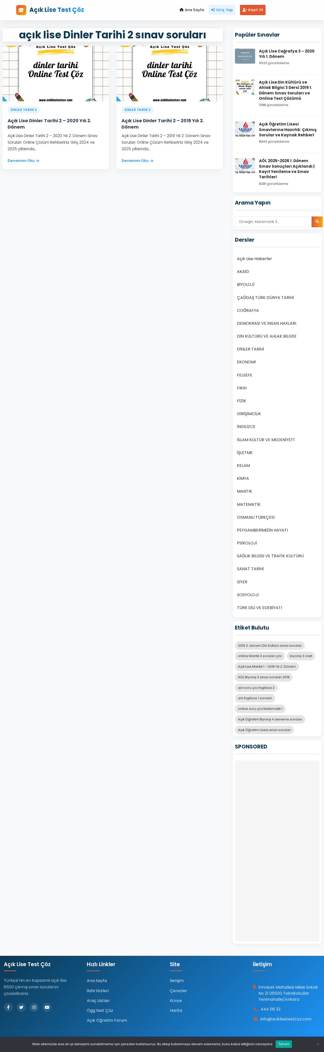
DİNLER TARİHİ (250, 349)
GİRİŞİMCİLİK (249, 414)
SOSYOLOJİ (248, 595)
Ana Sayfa (194, 9)
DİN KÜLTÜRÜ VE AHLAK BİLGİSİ (266, 336)
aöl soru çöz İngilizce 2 (256, 688)
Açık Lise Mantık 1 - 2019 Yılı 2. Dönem (267, 666)
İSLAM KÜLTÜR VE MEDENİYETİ (265, 440)
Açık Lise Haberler (254, 259)
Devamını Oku (21, 160)
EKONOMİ (246, 362)
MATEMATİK (248, 504)
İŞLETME (245, 453)
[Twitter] (21, 1007)
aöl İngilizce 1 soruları (255, 698)
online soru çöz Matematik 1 (260, 709)
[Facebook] (8, 1007)
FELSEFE (244, 375)
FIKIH (242, 388)
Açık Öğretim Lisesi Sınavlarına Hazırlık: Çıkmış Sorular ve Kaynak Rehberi (287, 129)
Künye (176, 1001)
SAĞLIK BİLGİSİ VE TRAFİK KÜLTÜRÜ (270, 556)
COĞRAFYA (248, 310)
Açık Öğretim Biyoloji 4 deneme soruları (270, 719)
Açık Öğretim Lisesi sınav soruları (264, 730)
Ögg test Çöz (100, 1010)
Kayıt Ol (255, 9)
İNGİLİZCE (246, 427)
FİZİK (241, 401)
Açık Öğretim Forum (107, 1020)
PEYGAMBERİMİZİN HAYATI (262, 530)
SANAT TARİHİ (250, 569)
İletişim (177, 981)
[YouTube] (47, 1007)
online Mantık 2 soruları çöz (260, 656)
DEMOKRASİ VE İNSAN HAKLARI (266, 323)
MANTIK (244, 491)
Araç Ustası (98, 1001)
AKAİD (243, 271)
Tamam (283, 1044)
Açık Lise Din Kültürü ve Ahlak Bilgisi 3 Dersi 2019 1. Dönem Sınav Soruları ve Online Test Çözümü (285, 90)
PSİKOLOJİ (247, 543)
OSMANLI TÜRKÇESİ (256, 517)
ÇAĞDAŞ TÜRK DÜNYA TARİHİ (265, 297)
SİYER (242, 582)
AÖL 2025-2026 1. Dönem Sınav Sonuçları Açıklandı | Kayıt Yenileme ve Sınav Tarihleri (287, 169)
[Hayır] (317, 1044)
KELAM (243, 465)
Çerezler (178, 991)
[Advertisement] (277, 851)
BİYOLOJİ (245, 284)
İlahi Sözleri (98, 991)
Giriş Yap (224, 9)
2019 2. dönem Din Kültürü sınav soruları (270, 645)
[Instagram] (34, 1007)
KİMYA (243, 478)
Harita (176, 1010)
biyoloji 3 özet (301, 656)
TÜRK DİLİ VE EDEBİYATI (259, 608)
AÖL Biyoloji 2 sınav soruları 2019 (264, 677)
